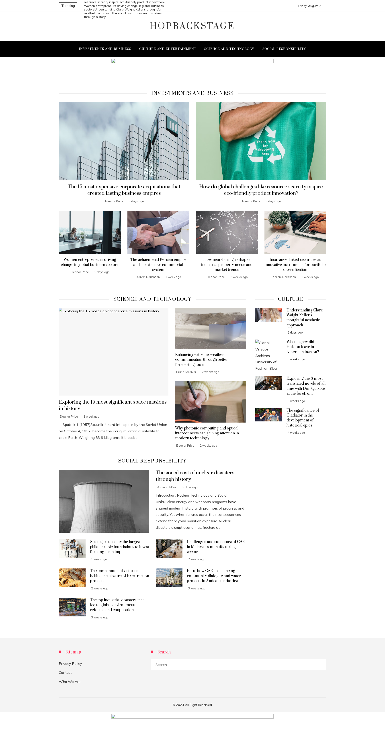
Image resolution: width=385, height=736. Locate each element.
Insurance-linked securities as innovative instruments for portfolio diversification (295, 264)
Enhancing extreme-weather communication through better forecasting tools (201, 359)
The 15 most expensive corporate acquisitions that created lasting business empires (124, 190)
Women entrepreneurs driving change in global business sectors (90, 262)
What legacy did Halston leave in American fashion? (303, 347)
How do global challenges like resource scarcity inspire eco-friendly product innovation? (261, 190)
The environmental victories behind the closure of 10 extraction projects (119, 575)
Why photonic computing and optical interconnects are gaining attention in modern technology (207, 433)
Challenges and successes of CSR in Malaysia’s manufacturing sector (216, 546)
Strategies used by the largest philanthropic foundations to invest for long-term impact (119, 546)
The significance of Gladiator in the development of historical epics (303, 418)
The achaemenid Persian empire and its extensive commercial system (158, 264)
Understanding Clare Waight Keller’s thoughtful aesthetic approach (305, 318)
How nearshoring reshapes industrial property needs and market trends (226, 264)
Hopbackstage (192, 26)
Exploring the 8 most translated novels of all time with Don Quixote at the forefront (306, 386)
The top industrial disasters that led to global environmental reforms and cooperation (117, 605)
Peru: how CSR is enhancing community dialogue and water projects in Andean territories (214, 575)
